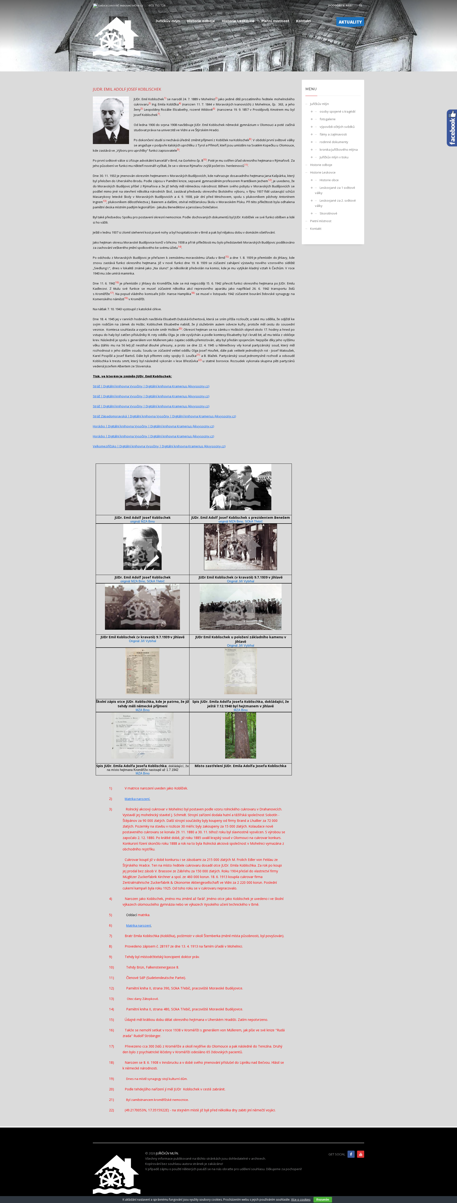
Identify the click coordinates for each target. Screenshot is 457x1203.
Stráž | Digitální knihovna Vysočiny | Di (121, 396)
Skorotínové (328, 213)
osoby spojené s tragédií (337, 111)
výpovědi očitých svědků (337, 127)
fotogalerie (328, 119)
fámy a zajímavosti (333, 134)
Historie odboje (321, 165)
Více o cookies (300, 1200)
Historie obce (329, 180)
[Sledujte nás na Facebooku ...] (351, 1154)
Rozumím (322, 1199)
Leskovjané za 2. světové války (335, 203)
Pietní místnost (320, 221)
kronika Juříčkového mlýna (339, 149)
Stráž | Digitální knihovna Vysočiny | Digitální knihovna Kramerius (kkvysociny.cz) (151, 386)
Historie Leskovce (323, 172)
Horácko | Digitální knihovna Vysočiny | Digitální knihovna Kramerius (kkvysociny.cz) (153, 426)
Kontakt (315, 228)
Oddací (131, 915)
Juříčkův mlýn (319, 104)
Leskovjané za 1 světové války (335, 190)
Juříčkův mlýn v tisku (334, 157)
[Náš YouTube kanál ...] (360, 1154)
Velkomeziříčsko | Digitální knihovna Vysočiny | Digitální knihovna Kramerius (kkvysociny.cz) (159, 446)
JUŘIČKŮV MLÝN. (167, 1153)
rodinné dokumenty (334, 142)
